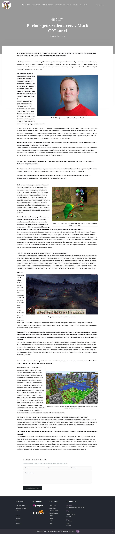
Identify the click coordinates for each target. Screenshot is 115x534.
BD (80, 5)
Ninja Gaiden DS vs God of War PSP (76, 507)
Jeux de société (47, 5)
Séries (75, 5)
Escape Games (60, 5)
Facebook (18, 523)
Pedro (67, 523)
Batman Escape (70, 514)
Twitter (17, 520)
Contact (18, 510)
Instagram (18, 518)
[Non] (113, 531)
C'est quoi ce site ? (21, 505)
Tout (85, 5)
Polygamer (26, 5)
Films (69, 5)
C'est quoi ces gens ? (21, 508)
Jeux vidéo (36, 5)
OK (78, 531)
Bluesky (18, 515)
